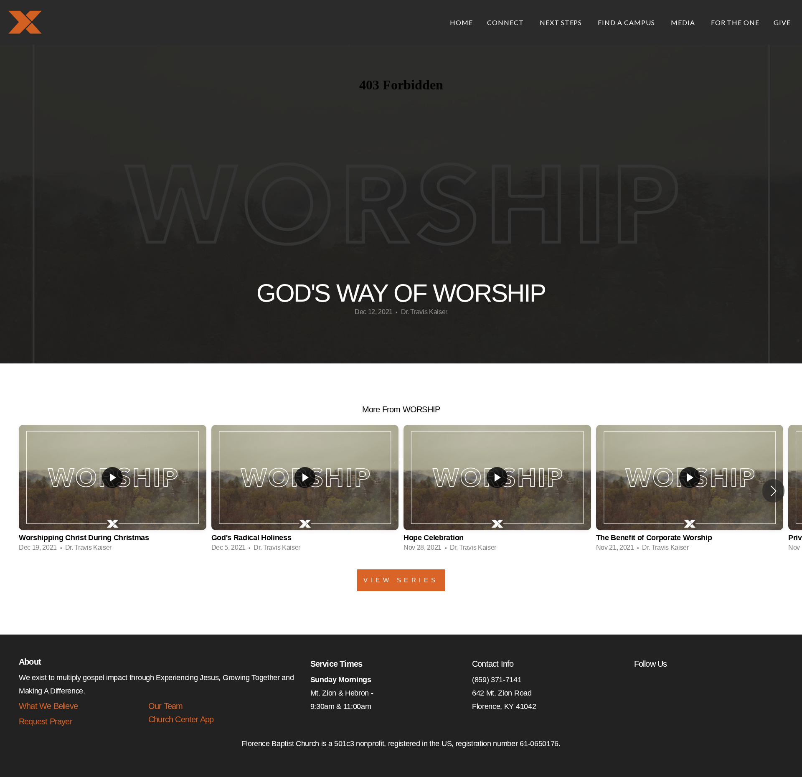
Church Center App (180, 719)
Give (782, 22)
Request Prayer (45, 721)
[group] (112, 491)
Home (461, 22)
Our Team (165, 706)
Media (684, 22)
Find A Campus (627, 22)
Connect (506, 22)
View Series (401, 580)
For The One (735, 22)
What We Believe (48, 706)
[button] (773, 491)
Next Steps (562, 22)
